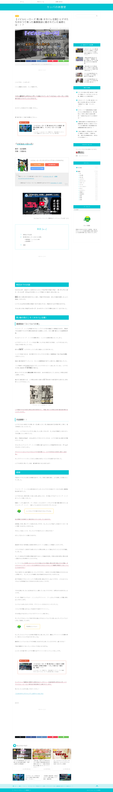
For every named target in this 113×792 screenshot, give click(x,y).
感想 (24, 245)
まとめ (88, 177)
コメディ (88, 179)
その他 (87, 167)
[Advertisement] (43, 74)
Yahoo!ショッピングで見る (37, 168)
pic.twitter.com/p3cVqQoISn (26, 178)
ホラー (88, 188)
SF (88, 173)
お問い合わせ (59, 2)
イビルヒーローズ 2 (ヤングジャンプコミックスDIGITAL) (47, 160)
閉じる (44, 229)
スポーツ (88, 183)
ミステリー (88, 190)
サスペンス (88, 181)
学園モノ (88, 192)
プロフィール (40, 2)
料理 (88, 197)
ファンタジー (88, 186)
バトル (17, 16)
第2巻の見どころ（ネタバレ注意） (32, 237)
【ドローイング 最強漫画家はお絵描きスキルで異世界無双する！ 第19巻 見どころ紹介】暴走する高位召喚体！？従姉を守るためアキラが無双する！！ (87, 113)
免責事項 (27, 790)
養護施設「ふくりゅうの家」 (33, 239)
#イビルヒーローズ (48, 176)
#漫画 (55, 176)
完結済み (88, 194)
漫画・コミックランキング (82, 155)
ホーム (22, 2)
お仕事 (88, 175)
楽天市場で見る (52, 164)
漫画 (87, 171)
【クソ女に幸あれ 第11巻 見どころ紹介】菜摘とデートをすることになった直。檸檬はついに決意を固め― (87, 94)
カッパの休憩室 (56, 7)
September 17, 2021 (56, 183)
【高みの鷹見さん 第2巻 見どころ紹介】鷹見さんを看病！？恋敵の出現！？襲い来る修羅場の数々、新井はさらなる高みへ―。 (87, 134)
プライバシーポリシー (18, 790)
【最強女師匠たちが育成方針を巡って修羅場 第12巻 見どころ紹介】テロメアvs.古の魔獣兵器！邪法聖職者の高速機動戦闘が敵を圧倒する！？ (87, 124)
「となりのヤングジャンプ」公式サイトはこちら (29, 693)
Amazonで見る (37, 164)
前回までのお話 (27, 234)
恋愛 (88, 196)
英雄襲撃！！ (29, 241)
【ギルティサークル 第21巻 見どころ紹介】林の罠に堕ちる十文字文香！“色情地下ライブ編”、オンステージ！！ (87, 103)
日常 (88, 199)
